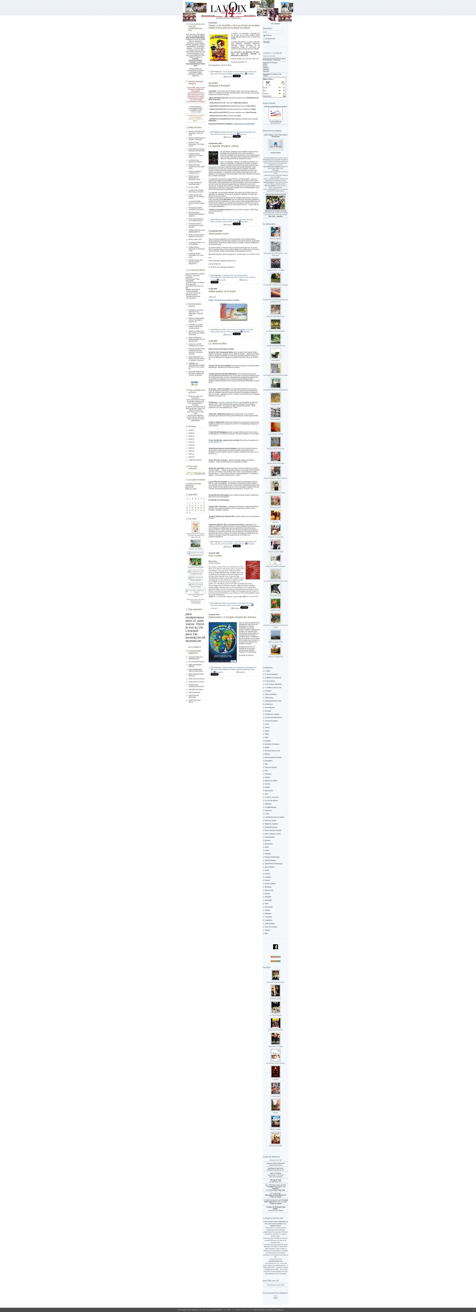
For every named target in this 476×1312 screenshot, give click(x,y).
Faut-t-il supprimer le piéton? (195, 274)
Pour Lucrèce (215, 555)
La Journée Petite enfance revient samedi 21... (196, 203)
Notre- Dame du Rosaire (273, 830)
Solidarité (268, 897)
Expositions (269, 761)
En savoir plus (278, 1310)
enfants (242, 74)
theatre (246, 277)
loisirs (242, 277)
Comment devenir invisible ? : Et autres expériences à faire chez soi (195, 535)
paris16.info (189, 485)
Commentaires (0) (250, 71)
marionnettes (246, 669)
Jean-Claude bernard (275, 434)
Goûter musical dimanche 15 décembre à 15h (197, 249)
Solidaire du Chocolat (275, 537)
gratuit (217, 331)
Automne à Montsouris (275, 657)
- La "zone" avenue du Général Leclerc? (193, 294)
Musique (217, 134)
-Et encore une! (191, 284)
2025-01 (191, 448)
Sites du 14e (269, 890)
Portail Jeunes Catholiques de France (196, 685)
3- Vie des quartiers (271, 674)
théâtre (212, 221)
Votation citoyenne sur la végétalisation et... (197, 231)
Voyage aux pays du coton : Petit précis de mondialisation (196, 601)
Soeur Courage (196, 587)
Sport (266, 903)
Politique (268, 854)
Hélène (191, 331)
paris (189, 614)
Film (266, 771)
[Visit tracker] (275, 1298)
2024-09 (191, 457)
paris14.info (189, 487)
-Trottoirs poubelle (192, 291)
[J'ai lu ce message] (474, 1310)
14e (211, 672)
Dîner (266, 737)
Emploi (267, 747)
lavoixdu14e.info (199, 474)
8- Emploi (268, 691)
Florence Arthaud (275, 239)
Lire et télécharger (275, 1195)
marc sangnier (236, 605)
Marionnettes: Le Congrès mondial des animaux (232, 617)
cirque (223, 74)
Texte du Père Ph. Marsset (276, 1208)
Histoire (267, 777)
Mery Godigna (275, 419)
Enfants (267, 754)
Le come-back (275, 1096)
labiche (230, 221)
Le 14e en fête (193, 187)
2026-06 (191, 433)
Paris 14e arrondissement (218, 605)
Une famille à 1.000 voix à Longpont (275, 285)
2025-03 (191, 445)
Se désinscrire (270, 39)
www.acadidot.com (215, 442)
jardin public (269, 791)
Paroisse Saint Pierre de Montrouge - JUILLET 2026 (197, 133)
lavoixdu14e (193, 640)
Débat (267, 734)
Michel (191, 318)
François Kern (275, 405)
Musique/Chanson (271, 827)
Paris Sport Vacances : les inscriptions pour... (196, 220)
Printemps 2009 (275, 507)
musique (235, 544)
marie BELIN (275, 360)
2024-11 (191, 454)
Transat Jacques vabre (275, 552)
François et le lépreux (196, 549)
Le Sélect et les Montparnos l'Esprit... (196, 161)
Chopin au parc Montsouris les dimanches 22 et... (195, 177)
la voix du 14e (194, 627)
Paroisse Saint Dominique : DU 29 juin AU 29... (196, 144)
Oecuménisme (270, 837)
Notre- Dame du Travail (273, 834)
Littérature (268, 804)
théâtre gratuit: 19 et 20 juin (222, 291)
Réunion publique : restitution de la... (195, 172)
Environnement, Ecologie (273, 757)
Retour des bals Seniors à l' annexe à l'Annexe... (197, 333)
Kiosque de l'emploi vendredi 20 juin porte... (197, 208)
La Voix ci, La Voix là (272, 797)
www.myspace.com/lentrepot (244, 124)
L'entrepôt (192, 630)
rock (243, 544)
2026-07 (191, 430)
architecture (269, 704)
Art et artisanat (269, 707)
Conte (267, 724)
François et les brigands (196, 567)
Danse (267, 731)
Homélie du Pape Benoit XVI (275, 1170)
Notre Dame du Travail (196, 682)
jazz (228, 134)
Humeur (267, 784)
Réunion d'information (272, 857)
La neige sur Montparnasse (275, 331)
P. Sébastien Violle (195, 110)
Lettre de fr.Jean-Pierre (275, 1177)
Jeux (266, 794)
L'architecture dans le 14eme (274, 817)
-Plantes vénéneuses (193, 289)
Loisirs (267, 814)
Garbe (191, 344)
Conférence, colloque (272, 714)
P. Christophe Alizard (195, 108)
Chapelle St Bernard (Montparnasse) (195, 658)
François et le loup (196, 555)
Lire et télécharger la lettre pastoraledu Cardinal (275, 1187)
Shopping (268, 887)
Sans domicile (269, 867)
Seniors (267, 880)
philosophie (269, 844)
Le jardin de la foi (196, 574)
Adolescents (269, 698)
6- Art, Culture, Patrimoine (273, 684)
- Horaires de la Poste (193, 296)
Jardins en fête (276, 610)
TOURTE (192, 325)
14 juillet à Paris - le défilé (275, 270)
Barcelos (276, 522)
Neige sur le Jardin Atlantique (275, 566)
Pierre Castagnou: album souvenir (275, 478)
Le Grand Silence (276, 1015)
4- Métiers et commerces (273, 678)
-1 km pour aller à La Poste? (195, 282)
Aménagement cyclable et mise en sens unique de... (197, 366)
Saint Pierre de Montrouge (194, 696)
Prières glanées (196, 580)
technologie (269, 907)
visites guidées (270, 923)
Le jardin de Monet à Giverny (275, 346)
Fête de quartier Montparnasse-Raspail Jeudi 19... (196, 214)
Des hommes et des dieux (275, 982)
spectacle (236, 74)
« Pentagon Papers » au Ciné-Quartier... (197, 243)
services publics (270, 884)
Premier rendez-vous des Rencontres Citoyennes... (196, 261)
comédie (218, 221)
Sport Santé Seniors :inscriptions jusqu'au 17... (196, 320)
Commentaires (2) (250, 541)
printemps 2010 (275, 596)
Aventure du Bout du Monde (228, 402)
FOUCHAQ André (194, 357)
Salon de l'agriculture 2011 (276, 316)
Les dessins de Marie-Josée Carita (275, 581)
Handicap (268, 774)
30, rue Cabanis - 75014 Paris (271, 60)
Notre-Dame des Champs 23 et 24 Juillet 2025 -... (197, 166)
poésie (267, 850)
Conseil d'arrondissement (273, 717)
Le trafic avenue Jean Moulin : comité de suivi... (196, 326)
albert (191, 337)
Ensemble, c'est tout (275, 1046)
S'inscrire (268, 35)
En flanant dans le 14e (272, 751)
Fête (266, 764)
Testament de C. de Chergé (275, 1175)
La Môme (275, 1080)
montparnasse (195, 617)
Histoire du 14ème (271, 781)
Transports (268, 917)
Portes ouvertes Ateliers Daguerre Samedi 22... (197, 235)
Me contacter (275, 24)
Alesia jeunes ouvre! (219, 233)
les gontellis (228, 74)
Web (266, 933)
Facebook (250, 74)
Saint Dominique (194, 692)
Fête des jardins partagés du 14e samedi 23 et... (197, 339)
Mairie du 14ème (270, 820)
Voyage (267, 930)
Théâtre (267, 910)
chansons (233, 134)
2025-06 (191, 442)
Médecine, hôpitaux (271, 824)
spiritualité (268, 900)
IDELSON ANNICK (195, 371)
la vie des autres (275, 999)
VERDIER (192, 363)
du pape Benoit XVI (276, 1181)
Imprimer (229, 76)
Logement (268, 810)
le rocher (213, 280)
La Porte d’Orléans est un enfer (196, 345)
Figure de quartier (271, 767)
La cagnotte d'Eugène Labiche (224, 146)
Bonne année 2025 (195, 239)
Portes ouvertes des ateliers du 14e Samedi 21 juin (196, 196)
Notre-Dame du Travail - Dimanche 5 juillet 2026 (197, 150)
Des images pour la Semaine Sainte (275, 375)
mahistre (191, 310)
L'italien (275, 1113)
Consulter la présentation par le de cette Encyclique (276, 1201)
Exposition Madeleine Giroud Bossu (276, 390)
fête (219, 544)
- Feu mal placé (191, 298)
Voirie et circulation (271, 927)
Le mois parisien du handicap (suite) (195, 183)
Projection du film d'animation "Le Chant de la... (196, 255)
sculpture (268, 877)
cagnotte (235, 221)
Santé (267, 870)
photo (267, 847)
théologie (268, 913)
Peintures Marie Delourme (275, 449)
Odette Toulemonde (275, 1146)
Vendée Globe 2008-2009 (275, 463)
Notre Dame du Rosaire (197, 679)
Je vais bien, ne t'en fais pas (275, 1063)
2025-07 (191, 439)
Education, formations (272, 744)
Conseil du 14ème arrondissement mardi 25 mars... (196, 225)
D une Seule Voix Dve (275, 1030)
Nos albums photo (269, 224)
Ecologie (268, 741)
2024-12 (191, 451)
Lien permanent (239, 71)
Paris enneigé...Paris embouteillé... (193, 280)
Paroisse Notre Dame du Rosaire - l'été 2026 (197, 138)
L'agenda (265, 75)
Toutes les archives (195, 460)
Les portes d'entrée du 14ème (276, 493)
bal (240, 544)
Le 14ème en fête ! (218, 343)
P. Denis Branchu (195, 107)
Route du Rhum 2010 (275, 642)
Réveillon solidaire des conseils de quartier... (196, 374)
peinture (267, 840)
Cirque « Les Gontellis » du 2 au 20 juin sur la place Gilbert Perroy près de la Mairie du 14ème (234, 26)
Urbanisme (268, 920)
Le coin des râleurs (271, 800)
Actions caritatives (271, 694)
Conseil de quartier (271, 721)
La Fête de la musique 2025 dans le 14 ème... (196, 191)
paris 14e (191, 634)
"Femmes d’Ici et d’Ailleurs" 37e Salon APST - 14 (196, 155)
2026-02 (191, 436)
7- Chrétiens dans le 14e (273, 687)
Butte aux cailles (191, 489)
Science (267, 874)
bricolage (268, 711)
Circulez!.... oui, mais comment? (192, 276)
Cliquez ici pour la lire (275, 1165)
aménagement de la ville (273, 701)
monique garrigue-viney (197, 349)
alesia (228, 277)
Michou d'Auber (275, 1129)
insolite (267, 787)
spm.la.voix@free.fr (194, 647)
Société (267, 894)
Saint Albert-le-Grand (196, 689)
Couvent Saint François (196, 662)
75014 (200, 624)
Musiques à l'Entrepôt (219, 85)
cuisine (267, 727)
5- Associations (270, 681)
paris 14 (191, 620)
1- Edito (267, 671)
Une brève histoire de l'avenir (196, 595)
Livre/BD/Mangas (270, 807)
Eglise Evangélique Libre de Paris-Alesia (196, 670)
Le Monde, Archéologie (193, 484)
